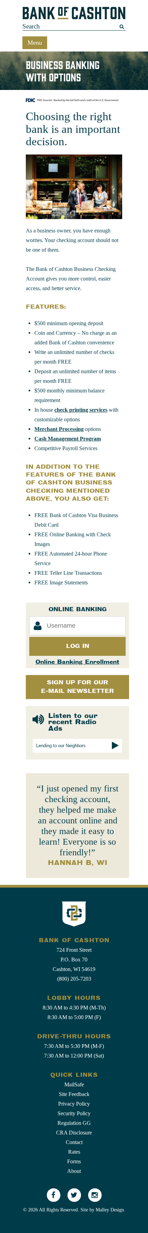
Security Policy (74, 1113)
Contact (74, 1142)
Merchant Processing (59, 429)
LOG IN (77, 646)
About (74, 1171)
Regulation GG (74, 1123)
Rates (74, 1152)
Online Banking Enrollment (77, 662)
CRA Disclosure (74, 1132)
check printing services (80, 410)
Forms (74, 1161)
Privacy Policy (74, 1103)
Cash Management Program (67, 438)
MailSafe (74, 1084)
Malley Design (110, 1209)
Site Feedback (74, 1094)
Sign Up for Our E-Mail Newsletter (77, 687)
